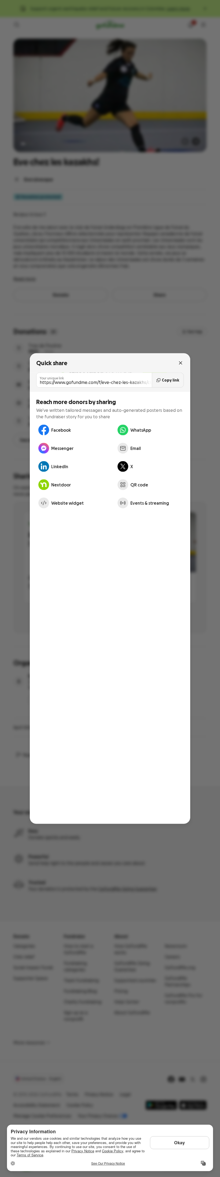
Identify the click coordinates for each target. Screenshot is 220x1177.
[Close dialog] (180, 362)
